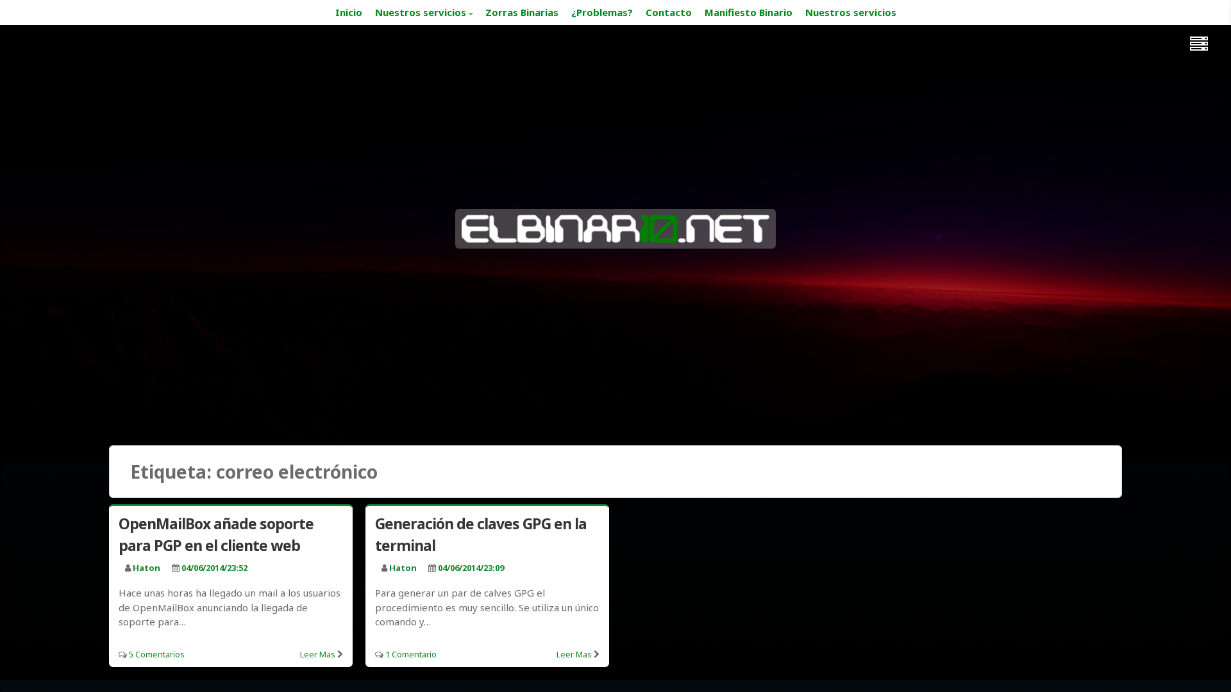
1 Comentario (411, 654)
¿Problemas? (602, 12)
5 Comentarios (157, 654)
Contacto (669, 12)
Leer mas (317, 654)
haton (146, 567)
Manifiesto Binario (748, 12)
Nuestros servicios (420, 12)
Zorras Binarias (521, 12)
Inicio (348, 12)
